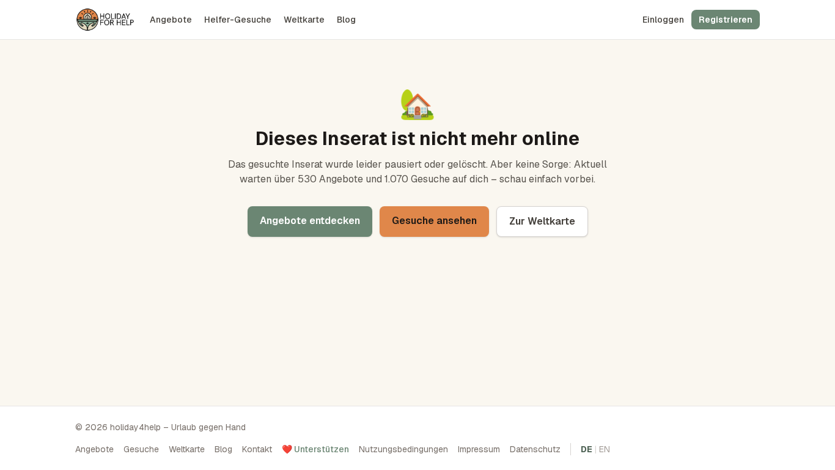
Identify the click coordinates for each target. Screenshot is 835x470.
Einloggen (663, 19)
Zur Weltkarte (542, 221)
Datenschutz (535, 449)
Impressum (479, 449)
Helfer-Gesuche (237, 19)
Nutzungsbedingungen (403, 449)
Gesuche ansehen (434, 220)
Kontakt (257, 449)
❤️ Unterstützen (315, 449)
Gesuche (141, 449)
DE (586, 449)
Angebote (171, 19)
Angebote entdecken (310, 220)
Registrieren (725, 19)
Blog (346, 19)
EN (604, 449)
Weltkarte (304, 19)
